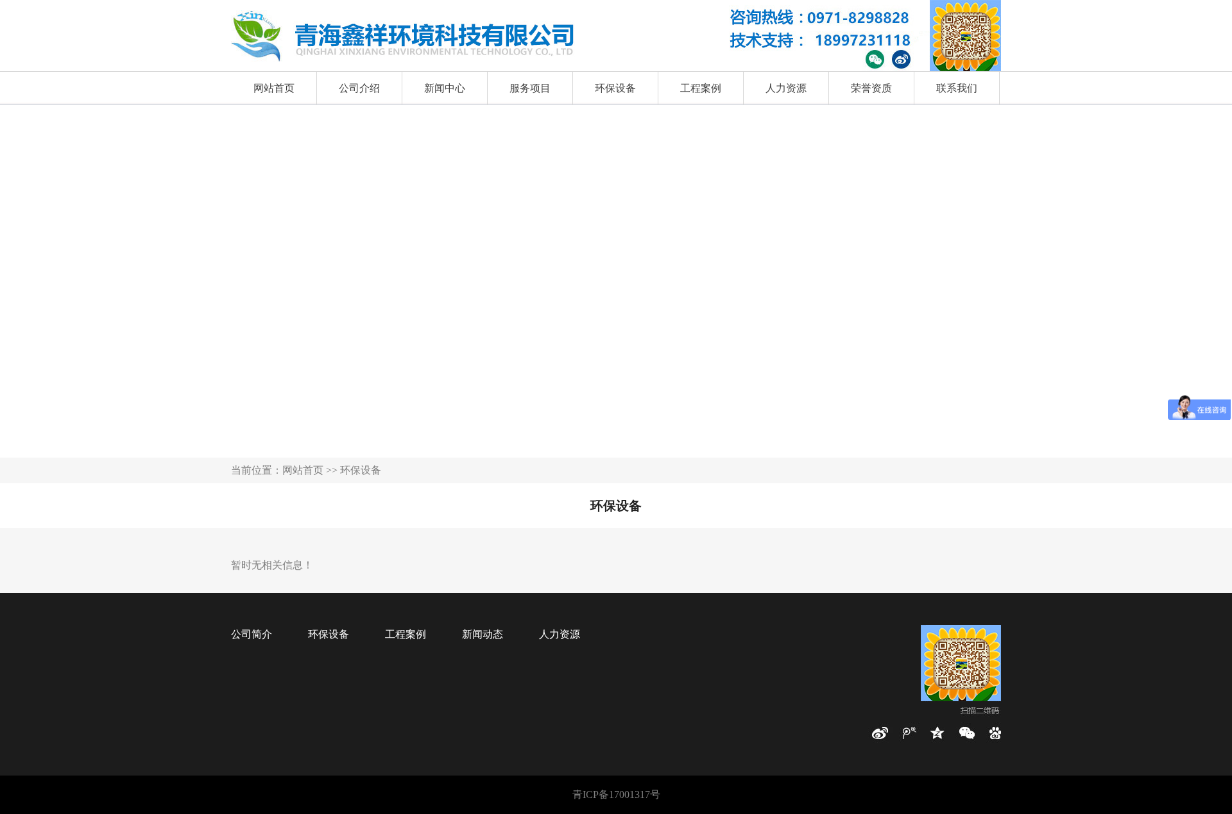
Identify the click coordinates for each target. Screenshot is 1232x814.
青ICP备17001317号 (616, 794)
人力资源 (786, 88)
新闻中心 (444, 88)
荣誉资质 (871, 88)
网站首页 (274, 88)
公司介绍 (359, 88)
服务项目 (530, 88)
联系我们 (956, 88)
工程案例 (700, 88)
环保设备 (615, 88)
